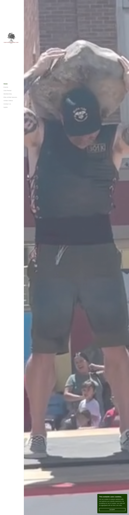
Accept (112, 509)
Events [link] (6, 87)
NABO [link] (6, 107)
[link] (11, 39)
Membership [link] (8, 94)
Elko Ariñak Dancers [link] (10, 97)
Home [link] (6, 84)
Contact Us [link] (7, 104)
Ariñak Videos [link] (8, 100)
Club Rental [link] (7, 90)
